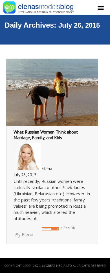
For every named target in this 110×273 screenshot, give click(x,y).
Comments (49, 229)
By (24, 235)
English (69, 228)
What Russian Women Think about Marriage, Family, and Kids (46, 134)
